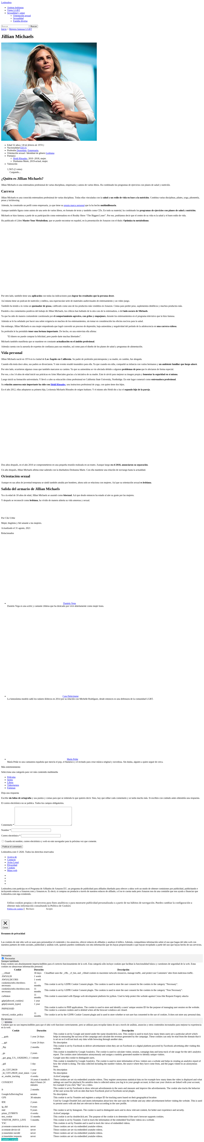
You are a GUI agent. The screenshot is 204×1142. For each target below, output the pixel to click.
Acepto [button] (49, 909)
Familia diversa (20, 21)
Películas (11, 777)
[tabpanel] (102, 990)
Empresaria (33, 150)
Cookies (11, 867)
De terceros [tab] (6, 1019)
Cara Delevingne (71, 696)
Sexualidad (18, 18)
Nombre (6, 830)
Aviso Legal (13, 862)
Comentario (7, 825)
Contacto (11, 859)
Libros (10, 782)
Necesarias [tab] (6, 955)
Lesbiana (50, 153)
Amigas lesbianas (15, 7)
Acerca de (12, 857)
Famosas (11, 788)
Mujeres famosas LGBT (20, 29)
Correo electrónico (10, 835)
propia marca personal (74, 205)
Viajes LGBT (13, 10)
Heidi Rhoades (20, 158)
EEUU (23, 147)
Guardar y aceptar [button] (9, 1139)
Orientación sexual (22, 15)
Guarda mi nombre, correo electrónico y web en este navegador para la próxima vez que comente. (51, 841)
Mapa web (12, 870)
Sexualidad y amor (16, 13)
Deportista (21, 150)
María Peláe (72, 759)
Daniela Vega (69, 603)
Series (10, 780)
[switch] (3, 1022)
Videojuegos (13, 785)
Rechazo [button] (30, 909)
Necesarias (10, 958)
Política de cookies (15, 909)
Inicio (4, 29)
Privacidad (12, 865)
